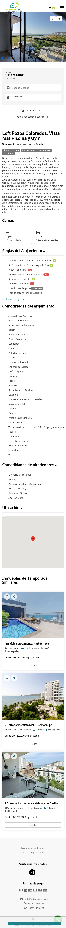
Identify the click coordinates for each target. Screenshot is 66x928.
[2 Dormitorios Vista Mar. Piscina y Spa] (33, 696)
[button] (2, 58)
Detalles (33, 665)
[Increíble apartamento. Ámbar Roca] (33, 615)
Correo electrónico (34, 110)
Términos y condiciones (33, 847)
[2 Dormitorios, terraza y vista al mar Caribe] (33, 775)
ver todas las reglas (12, 299)
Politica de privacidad (33, 852)
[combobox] (36, 97)
